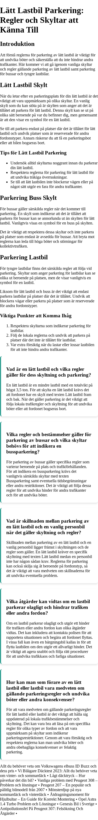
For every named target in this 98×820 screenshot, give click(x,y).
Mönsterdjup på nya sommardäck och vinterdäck (40, 792)
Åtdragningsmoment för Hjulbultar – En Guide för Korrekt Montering (44, 796)
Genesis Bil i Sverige (77, 804)
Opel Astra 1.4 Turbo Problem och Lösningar (48, 801)
